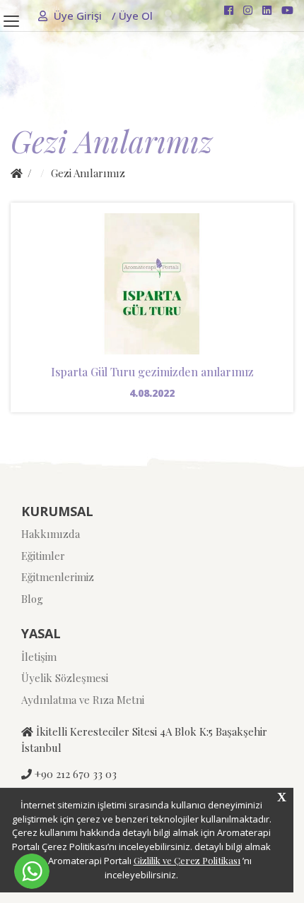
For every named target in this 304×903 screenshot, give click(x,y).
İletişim (39, 657)
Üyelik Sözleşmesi (64, 678)
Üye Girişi (78, 15)
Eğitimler (43, 556)
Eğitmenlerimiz (57, 577)
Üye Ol (132, 15)
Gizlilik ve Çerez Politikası (187, 860)
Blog (32, 599)
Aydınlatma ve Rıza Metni (82, 700)
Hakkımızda (50, 534)
